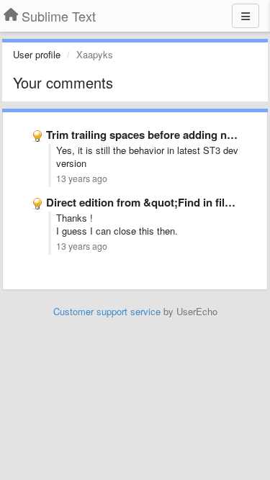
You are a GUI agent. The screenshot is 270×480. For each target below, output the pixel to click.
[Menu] (245, 16)
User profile (36, 54)
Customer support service (107, 311)
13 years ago (81, 178)
